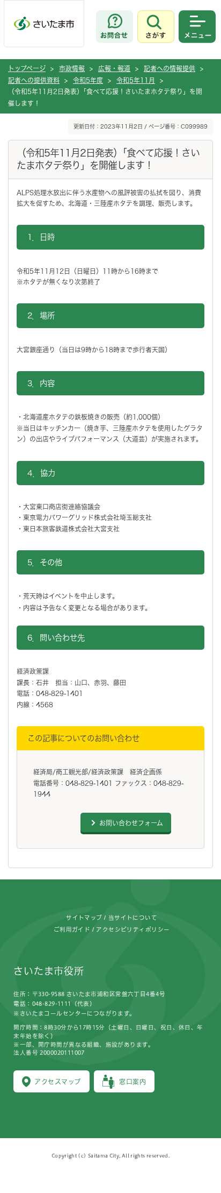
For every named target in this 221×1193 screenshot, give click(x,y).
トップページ (27, 68)
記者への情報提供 (169, 68)
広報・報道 (114, 68)
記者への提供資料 (34, 80)
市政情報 (72, 68)
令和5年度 (88, 80)
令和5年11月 (135, 80)
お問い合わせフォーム (131, 823)
